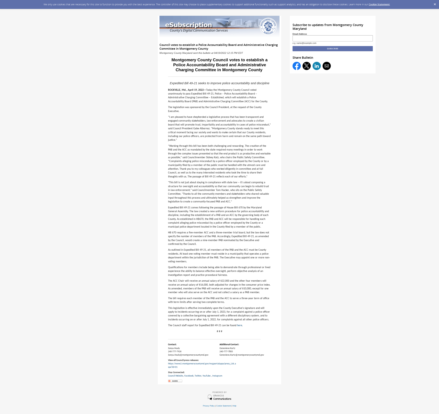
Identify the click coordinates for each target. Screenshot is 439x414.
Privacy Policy (209, 406)
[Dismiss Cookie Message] (434, 3)
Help (234, 406)
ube (209, 376)
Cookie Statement (379, 4)
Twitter (198, 376)
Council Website (175, 376)
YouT (205, 376)
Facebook (188, 376)
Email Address (300, 34)
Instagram (217, 376)
